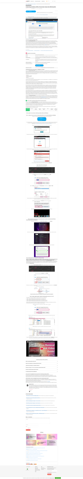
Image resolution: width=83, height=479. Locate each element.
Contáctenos (42, 469)
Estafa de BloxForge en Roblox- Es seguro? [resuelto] (34, 454)
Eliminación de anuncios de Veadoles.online (32, 395)
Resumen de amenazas (37, 50)
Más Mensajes (31, 389)
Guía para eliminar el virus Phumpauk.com (33, 457)
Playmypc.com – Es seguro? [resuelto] (33, 449)
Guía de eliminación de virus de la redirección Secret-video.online (35, 407)
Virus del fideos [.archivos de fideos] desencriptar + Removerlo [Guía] (35, 453)
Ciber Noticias (36, 468)
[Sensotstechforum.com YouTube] (54, 1)
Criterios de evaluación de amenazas (46, 123)
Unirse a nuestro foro (38, 67)
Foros (35, 471)
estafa (45, 44)
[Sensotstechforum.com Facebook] (53, 1)
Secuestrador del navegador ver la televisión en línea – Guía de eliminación (36, 410)
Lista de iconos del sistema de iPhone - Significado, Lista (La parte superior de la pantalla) (37, 450)
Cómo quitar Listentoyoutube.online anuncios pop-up (47, 50)
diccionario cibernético (37, 469)
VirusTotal (48, 381)
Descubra (36, 466)
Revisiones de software (37, 470)
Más (41, 466)
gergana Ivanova (29, 8)
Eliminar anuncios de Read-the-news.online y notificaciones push (35, 413)
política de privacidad (45, 14)
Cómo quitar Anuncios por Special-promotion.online (33, 405)
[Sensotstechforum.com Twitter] (52, 1)
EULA (41, 14)
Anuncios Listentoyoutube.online (29, 50)
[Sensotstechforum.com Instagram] (55, 1)
